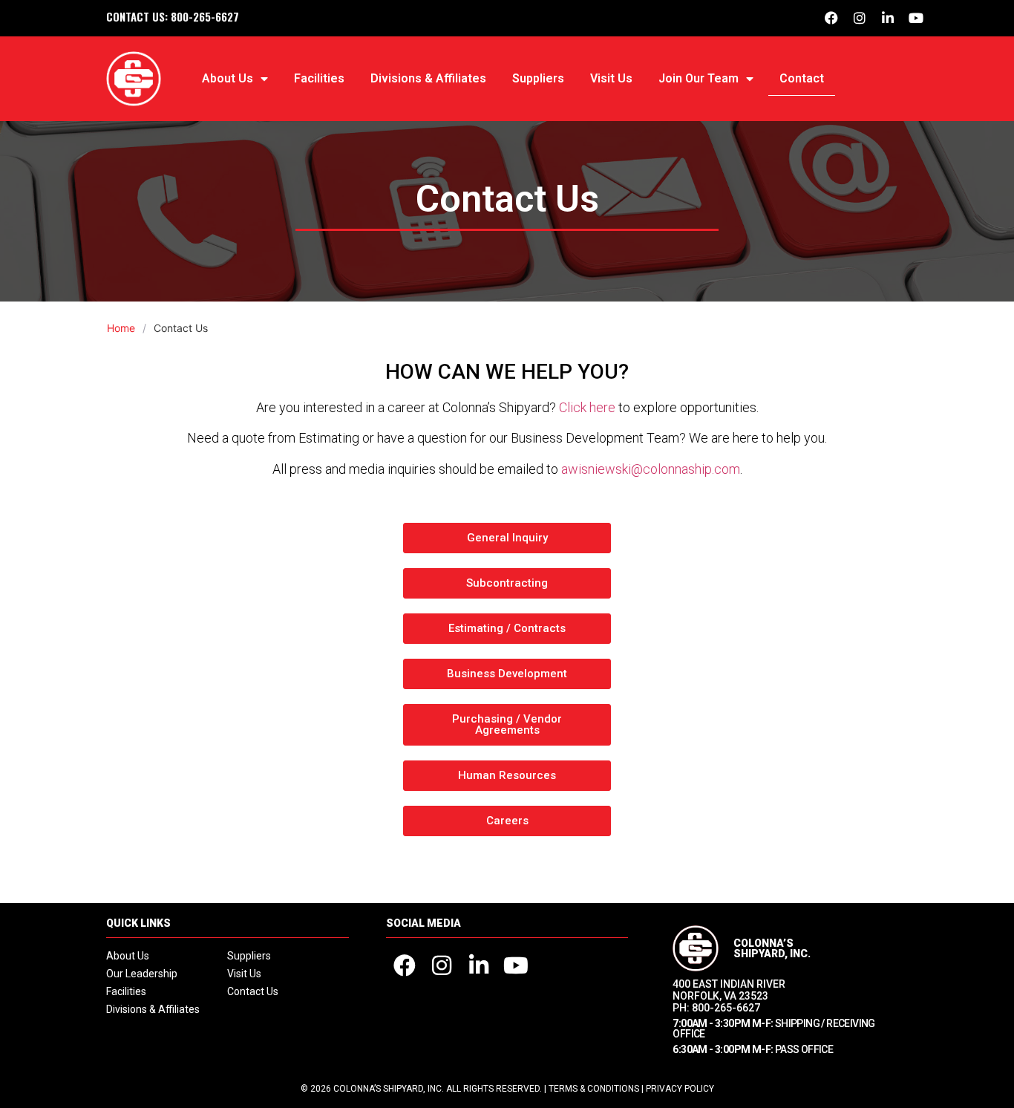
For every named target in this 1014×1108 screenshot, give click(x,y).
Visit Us (611, 78)
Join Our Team (698, 78)
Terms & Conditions (594, 1088)
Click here (587, 407)
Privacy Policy (680, 1088)
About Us (227, 78)
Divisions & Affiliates (428, 78)
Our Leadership (141, 974)
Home (121, 328)
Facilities (319, 78)
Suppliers (538, 78)
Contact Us (252, 991)
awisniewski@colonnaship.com (650, 469)
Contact (801, 78)
